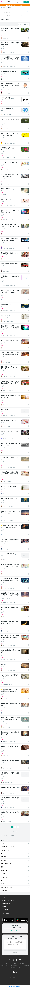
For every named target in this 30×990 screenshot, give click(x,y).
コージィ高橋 (5, 128)
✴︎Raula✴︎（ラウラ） (6, 248)
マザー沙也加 (5, 755)
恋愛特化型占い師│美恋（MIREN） (6, 415)
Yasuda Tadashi (6, 782)
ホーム (2, 835)
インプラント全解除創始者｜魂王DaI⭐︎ (6, 438)
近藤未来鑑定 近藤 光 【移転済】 (6, 310)
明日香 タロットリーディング (6, 670)
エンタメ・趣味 (4, 254)
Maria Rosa (5, 684)
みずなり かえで (6, 335)
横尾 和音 (5, 271)
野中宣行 (4, 821)
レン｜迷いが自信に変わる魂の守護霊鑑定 (6, 299)
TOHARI (4, 194)
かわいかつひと (6, 321)
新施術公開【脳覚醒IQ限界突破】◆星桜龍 (6, 741)
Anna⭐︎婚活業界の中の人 (6, 169)
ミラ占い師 (5, 698)
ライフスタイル (4, 723)
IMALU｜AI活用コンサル (6, 602)
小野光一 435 (5, 506)
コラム (2, 48)
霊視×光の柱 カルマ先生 (6, 219)
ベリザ (4, 362)
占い (2, 33)
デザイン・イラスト (5, 317)
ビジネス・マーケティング (6, 448)
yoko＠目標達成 (6, 807)
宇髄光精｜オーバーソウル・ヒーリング (6, 66)
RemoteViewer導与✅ (6, 103)
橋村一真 (4, 768)
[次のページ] (18, 827)
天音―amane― (6, 559)
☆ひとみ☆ (5, 426)
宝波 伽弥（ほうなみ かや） (6, 467)
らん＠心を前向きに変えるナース (6, 205)
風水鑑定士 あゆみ (6, 493)
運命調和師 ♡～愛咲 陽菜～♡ (6, 233)
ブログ (7, 835)
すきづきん (5, 93)
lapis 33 (4, 114)
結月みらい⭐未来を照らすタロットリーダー (6, 793)
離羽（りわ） (5, 390)
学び (2, 74)
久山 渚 (4, 481)
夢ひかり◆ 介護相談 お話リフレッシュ (6, 258)
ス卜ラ (4, 727)
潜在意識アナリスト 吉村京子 (6, 616)
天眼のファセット (6, 588)
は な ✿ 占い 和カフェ (6, 376)
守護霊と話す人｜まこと (6, 347)
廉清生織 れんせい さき (6, 38)
